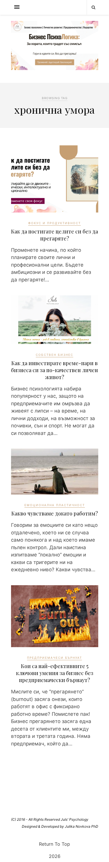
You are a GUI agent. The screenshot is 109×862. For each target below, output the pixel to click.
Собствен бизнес (54, 354)
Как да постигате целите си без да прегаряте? (54, 235)
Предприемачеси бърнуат (54, 657)
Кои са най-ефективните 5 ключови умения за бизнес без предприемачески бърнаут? (54, 673)
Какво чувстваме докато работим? (54, 513)
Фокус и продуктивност (54, 223)
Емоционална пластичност (54, 505)
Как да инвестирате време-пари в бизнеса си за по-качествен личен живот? (54, 370)
